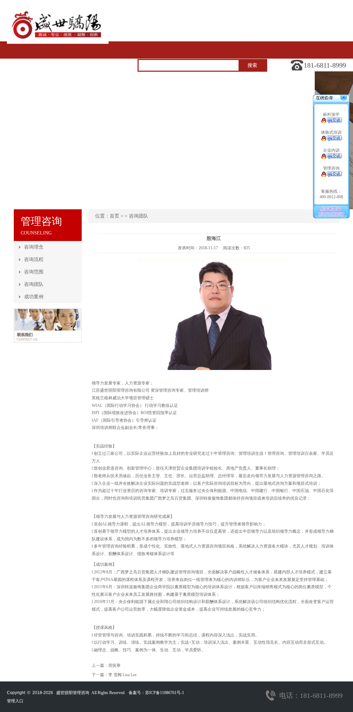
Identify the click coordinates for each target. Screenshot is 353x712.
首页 (291, 80)
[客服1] (331, 121)
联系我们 (267, 97)
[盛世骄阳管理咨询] (58, 42)
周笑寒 (114, 665)
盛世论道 (173, 97)
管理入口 (15, 701)
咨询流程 (33, 259)
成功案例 (33, 296)
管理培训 (125, 97)
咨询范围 (33, 271)
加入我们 (220, 97)
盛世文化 (30, 97)
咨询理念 (33, 247)
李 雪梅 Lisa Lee (122, 674)
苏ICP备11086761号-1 (164, 692)
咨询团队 (33, 284)
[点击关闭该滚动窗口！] (344, 98)
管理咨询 (78, 97)
